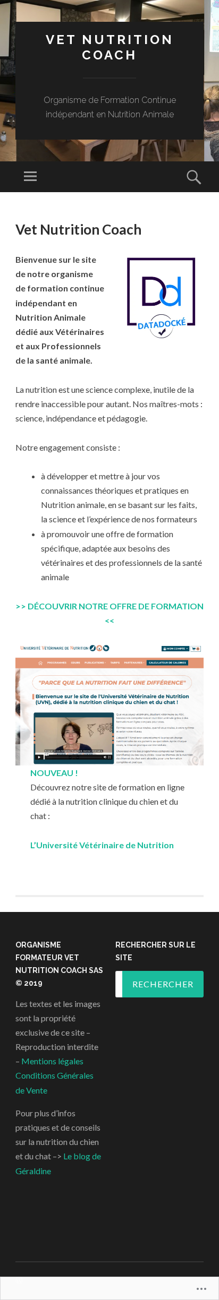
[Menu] (30, 176)
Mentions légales (51, 1061)
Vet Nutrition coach (110, 47)
